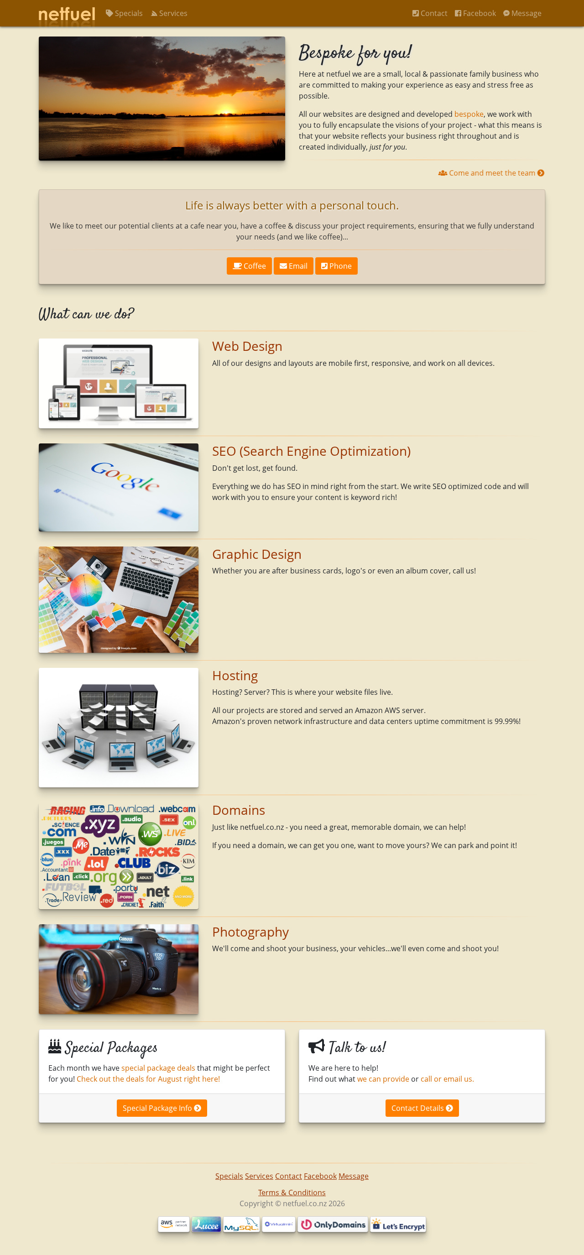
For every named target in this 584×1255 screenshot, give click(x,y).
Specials (128, 13)
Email (297, 266)
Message (526, 13)
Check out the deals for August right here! (148, 1079)
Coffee (254, 266)
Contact (433, 13)
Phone (340, 266)
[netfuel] (67, 13)
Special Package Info (158, 1108)
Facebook (478, 13)
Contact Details (418, 1108)
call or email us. (447, 1079)
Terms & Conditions (292, 1192)
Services (172, 13)
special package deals (158, 1068)
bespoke (469, 114)
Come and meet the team (492, 172)
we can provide (383, 1079)
